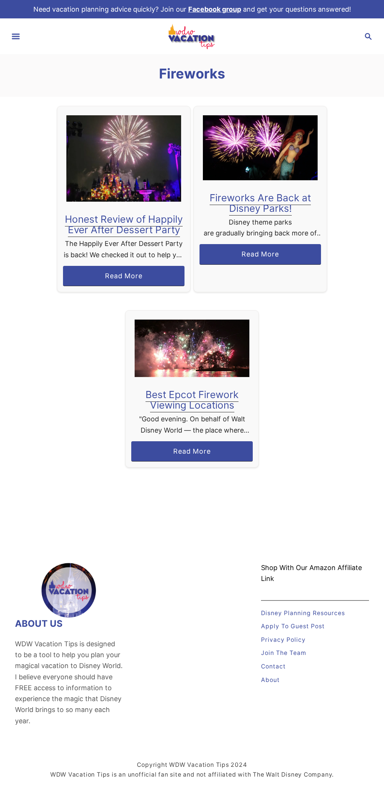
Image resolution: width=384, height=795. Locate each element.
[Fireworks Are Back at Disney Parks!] (260, 147)
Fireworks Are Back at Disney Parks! (260, 203)
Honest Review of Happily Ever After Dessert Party (124, 224)
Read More (126, 279)
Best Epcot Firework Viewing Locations (192, 400)
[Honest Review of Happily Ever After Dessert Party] (124, 158)
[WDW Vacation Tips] (192, 36)
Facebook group (214, 9)
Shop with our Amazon (298, 568)
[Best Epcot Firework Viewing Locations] (192, 348)
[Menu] (16, 36)
